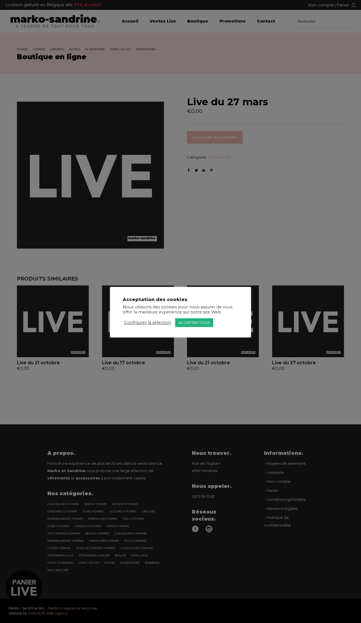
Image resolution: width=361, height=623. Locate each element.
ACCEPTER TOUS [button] (194, 322)
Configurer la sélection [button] (147, 322)
